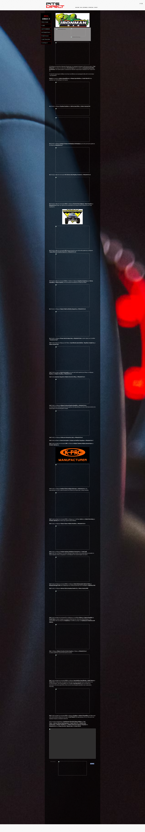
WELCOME (44, 22)
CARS (43, 25)
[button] (81, 7)
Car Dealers (45, 39)
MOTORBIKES (45, 29)
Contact (44, 43)
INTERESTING (45, 32)
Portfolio (45, 36)
